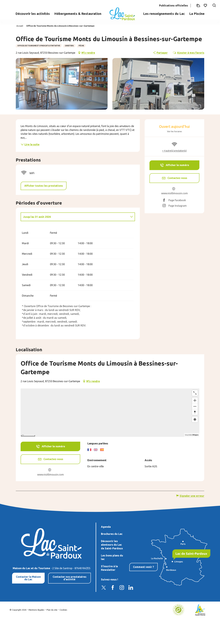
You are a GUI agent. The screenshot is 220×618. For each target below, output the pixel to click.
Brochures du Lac (111, 533)
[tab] (74, 217)
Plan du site (52, 610)
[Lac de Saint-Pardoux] (122, 13)
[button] (214, 6)
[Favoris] (205, 5)
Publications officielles (173, 5)
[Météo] (198, 5)
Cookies (63, 610)
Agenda (106, 526)
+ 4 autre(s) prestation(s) (174, 150)
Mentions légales (36, 610)
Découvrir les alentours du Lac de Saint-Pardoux (112, 545)
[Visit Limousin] (178, 609)
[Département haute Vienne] (200, 609)
